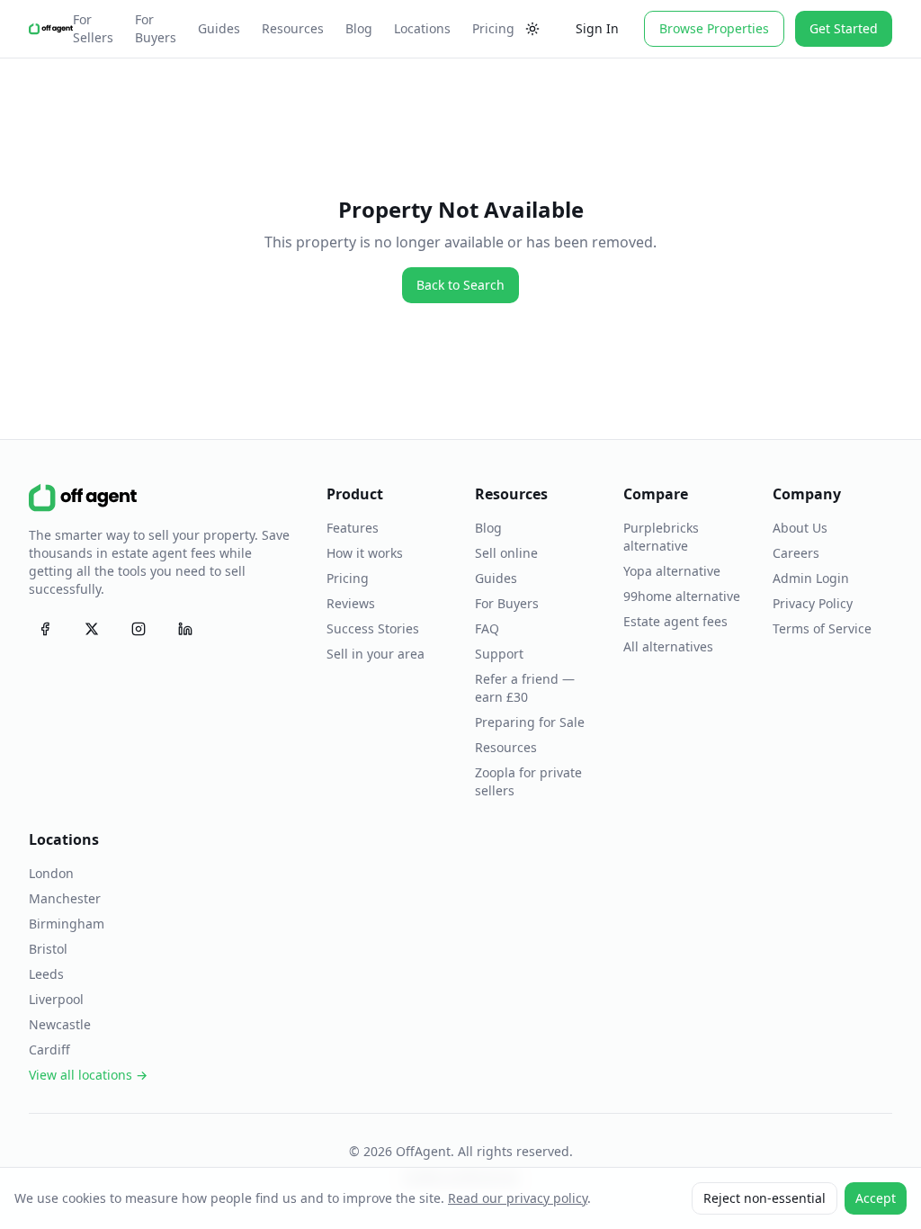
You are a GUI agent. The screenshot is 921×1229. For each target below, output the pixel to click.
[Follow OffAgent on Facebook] (45, 629)
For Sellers (93, 28)
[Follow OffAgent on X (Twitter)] (92, 629)
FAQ (487, 628)
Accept (875, 1198)
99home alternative (681, 596)
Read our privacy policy (517, 1198)
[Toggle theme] (532, 29)
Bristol (48, 948)
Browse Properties (714, 28)
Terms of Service (822, 628)
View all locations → (88, 1074)
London (51, 873)
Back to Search (460, 284)
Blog (358, 28)
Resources (293, 28)
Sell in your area (375, 653)
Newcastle (60, 1024)
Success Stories (372, 628)
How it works (364, 552)
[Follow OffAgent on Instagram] (138, 629)
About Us (800, 527)
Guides (219, 28)
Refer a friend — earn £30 (525, 687)
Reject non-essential (764, 1198)
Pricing (493, 28)
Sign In (597, 28)
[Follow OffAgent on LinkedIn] (185, 629)
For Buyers (155, 28)
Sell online (506, 552)
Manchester (65, 898)
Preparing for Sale (530, 722)
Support (499, 653)
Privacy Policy (813, 603)
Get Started (843, 28)
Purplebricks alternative (661, 536)
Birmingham (66, 923)
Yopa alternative (671, 570)
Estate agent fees (675, 621)
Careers (796, 552)
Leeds (46, 973)
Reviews (350, 603)
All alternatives (668, 646)
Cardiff (49, 1049)
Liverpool (56, 999)
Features (352, 527)
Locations (422, 28)
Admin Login (811, 578)
